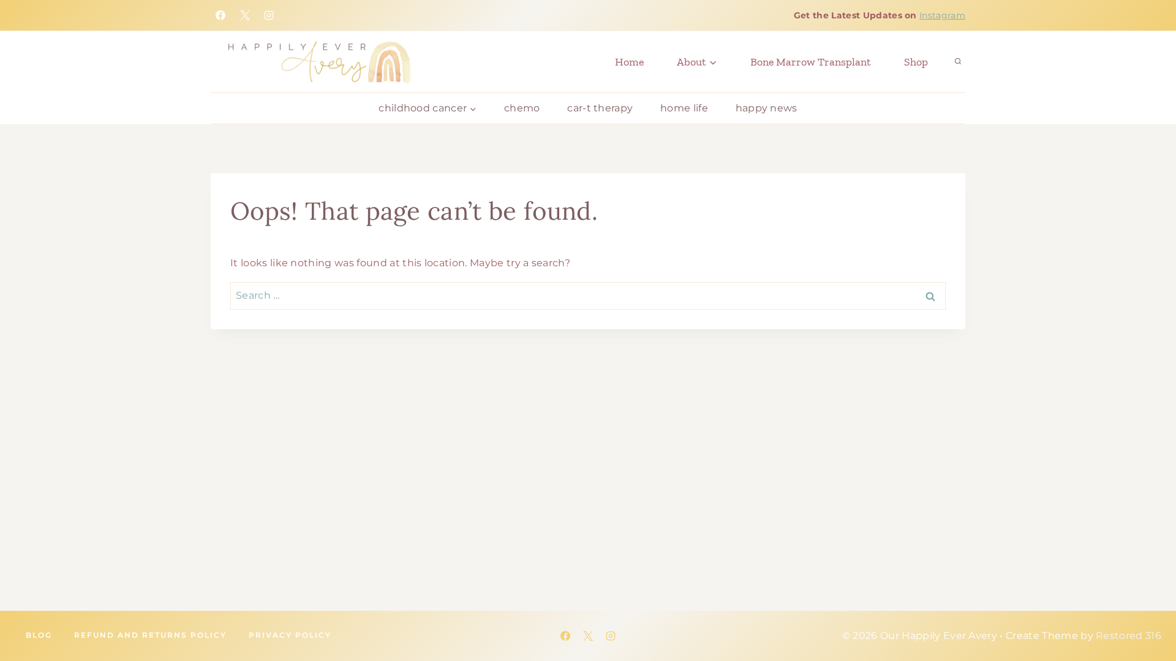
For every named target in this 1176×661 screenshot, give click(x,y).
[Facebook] (220, 15)
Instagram (942, 15)
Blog (39, 635)
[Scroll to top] (1102, 612)
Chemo (522, 108)
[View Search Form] (958, 61)
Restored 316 (1128, 635)
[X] (245, 15)
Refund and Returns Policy (150, 635)
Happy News (766, 108)
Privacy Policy (290, 635)
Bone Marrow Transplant (810, 62)
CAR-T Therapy (600, 108)
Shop (916, 62)
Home (629, 62)
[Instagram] (269, 15)
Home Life (684, 108)
